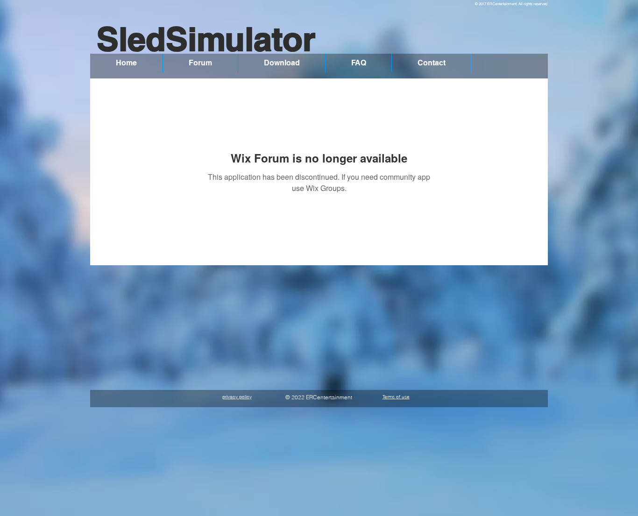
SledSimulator (206, 39)
